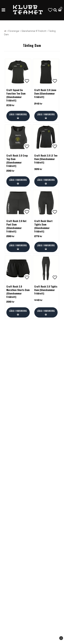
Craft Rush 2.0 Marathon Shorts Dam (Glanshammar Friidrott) (18, 292)
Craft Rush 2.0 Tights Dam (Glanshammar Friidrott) (45, 290)
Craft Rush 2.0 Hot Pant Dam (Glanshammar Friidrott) (16, 226)
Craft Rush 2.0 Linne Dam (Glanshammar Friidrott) (45, 93)
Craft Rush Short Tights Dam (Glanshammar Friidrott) (43, 226)
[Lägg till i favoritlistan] (18, 72)
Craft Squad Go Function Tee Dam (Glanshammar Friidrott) (15, 95)
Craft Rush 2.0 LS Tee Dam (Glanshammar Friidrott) (45, 159)
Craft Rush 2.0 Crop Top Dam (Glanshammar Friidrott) (17, 161)
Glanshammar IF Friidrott (33, 31)
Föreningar (13, 31)
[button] (50, 10)
